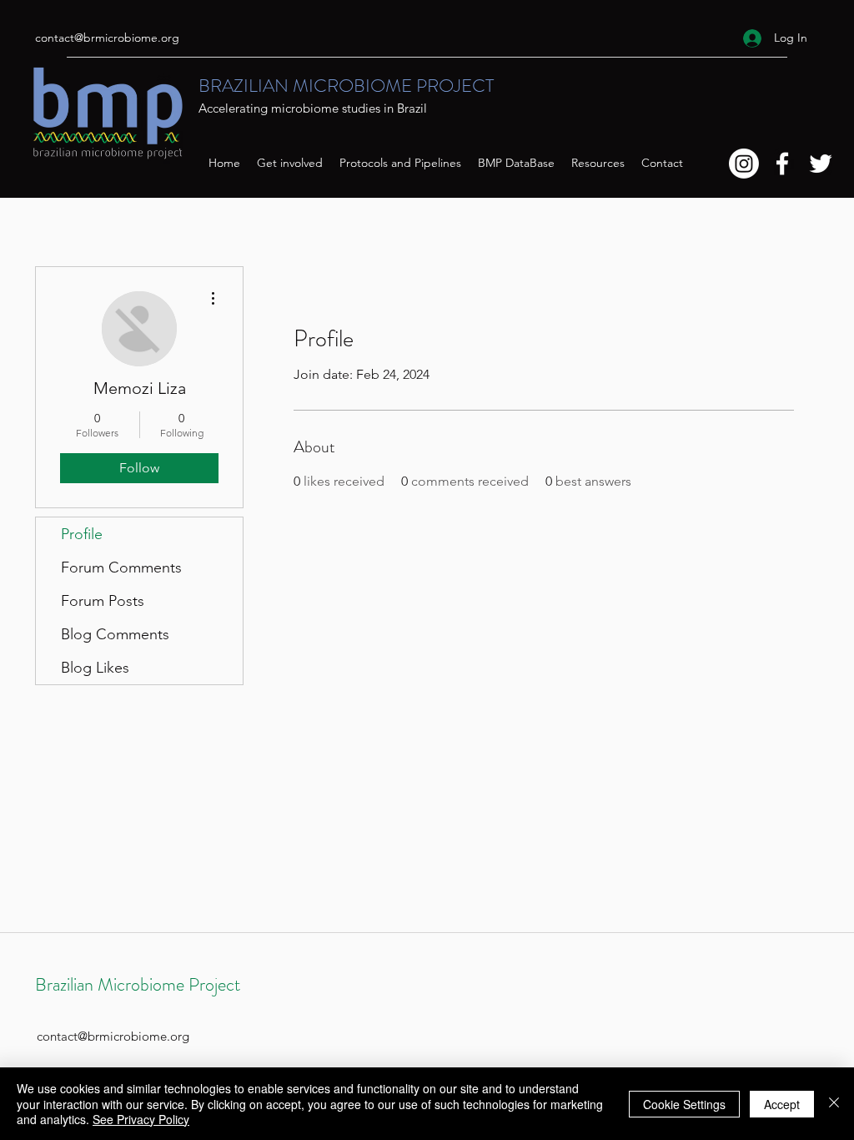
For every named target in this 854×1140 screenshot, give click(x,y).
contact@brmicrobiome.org (107, 37)
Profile (82, 534)
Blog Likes (95, 667)
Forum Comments (121, 567)
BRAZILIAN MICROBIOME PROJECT (346, 85)
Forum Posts (102, 601)
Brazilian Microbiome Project (137, 984)
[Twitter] (821, 164)
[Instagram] (744, 164)
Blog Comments (115, 634)
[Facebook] (782, 164)
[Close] (834, 1104)
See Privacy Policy (141, 1119)
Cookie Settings (684, 1104)
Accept (782, 1104)
